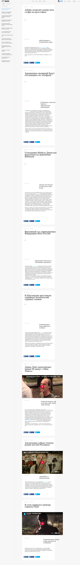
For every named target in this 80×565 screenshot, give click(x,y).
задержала (42, 332)
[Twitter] (37, 62)
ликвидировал (35, 266)
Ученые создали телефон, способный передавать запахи (7, 54)
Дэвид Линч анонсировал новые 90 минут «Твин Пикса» (7, 28)
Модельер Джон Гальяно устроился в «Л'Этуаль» (6, 61)
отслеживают (27, 111)
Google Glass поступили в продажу (6, 51)
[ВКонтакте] (26, 62)
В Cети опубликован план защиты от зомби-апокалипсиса (7, 43)
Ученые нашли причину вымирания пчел (6, 58)
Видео (40, 1)
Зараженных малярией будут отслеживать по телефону (7, 13)
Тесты (33, 1)
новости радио (8, 3)
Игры (36, 1)
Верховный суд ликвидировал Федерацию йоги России (7, 20)
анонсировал (48, 409)
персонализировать (43, 47)
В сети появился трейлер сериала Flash (7, 35)
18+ (78, 1)
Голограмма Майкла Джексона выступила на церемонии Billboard (7, 16)
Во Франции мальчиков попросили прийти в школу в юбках (7, 46)
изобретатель (45, 481)
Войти (74, 1)
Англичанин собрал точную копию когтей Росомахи (6, 32)
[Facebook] (31, 62)
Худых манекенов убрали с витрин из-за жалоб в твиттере (7, 39)
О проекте (69, 1)
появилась (38, 193)
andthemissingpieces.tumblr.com (30, 420)
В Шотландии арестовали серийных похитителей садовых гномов (7, 24)
